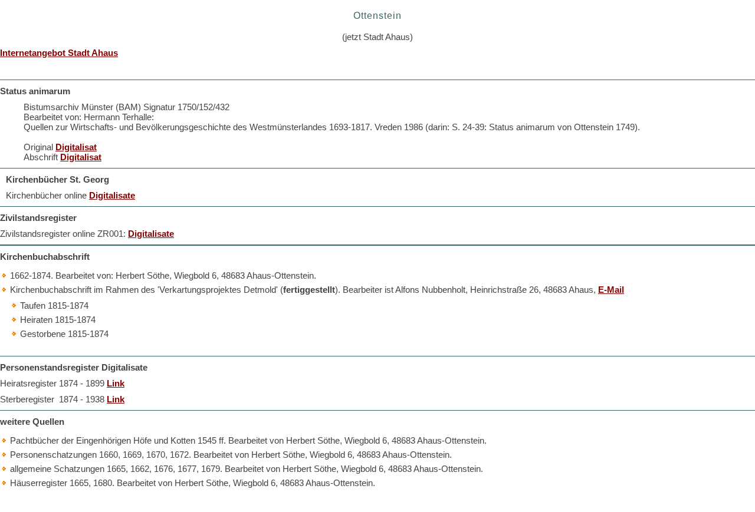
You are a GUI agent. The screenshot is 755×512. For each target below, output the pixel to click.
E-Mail (611, 290)
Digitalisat (76, 147)
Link (115, 383)
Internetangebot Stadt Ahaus (59, 53)
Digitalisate (112, 195)
